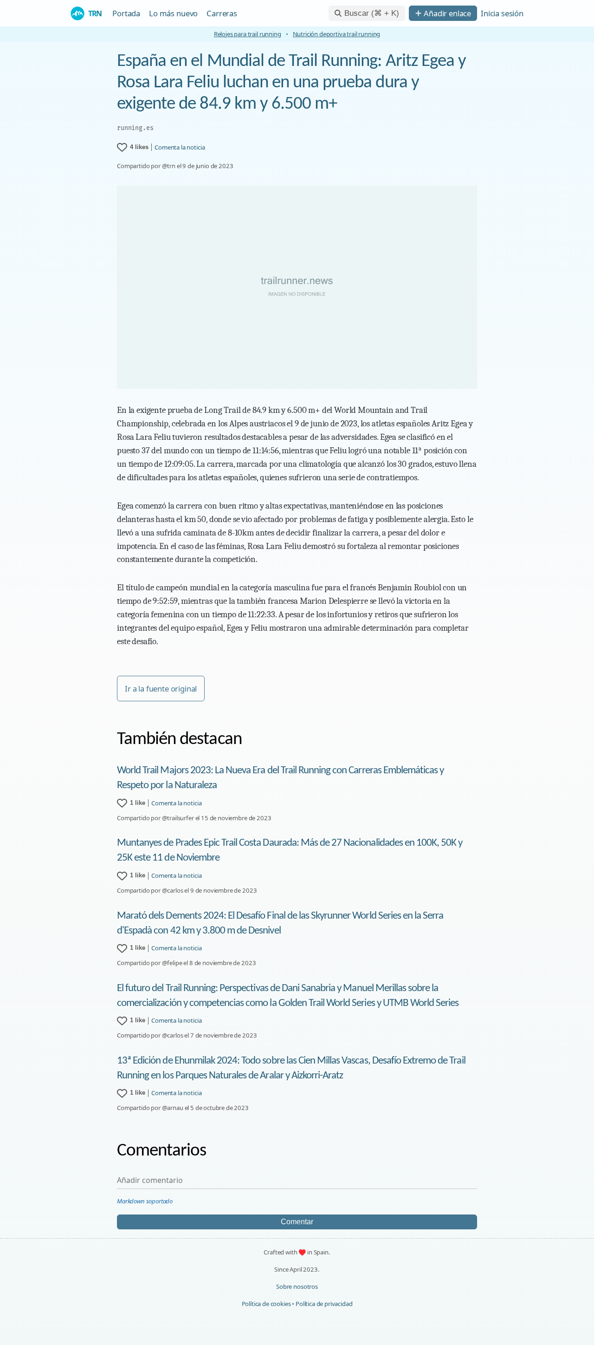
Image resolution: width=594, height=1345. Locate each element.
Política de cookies (266, 1303)
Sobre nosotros (297, 1286)
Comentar (297, 1222)
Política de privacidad (324, 1303)
